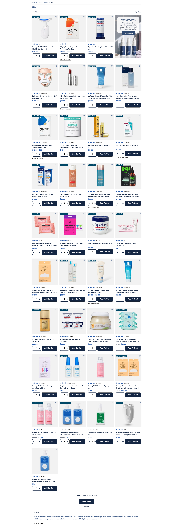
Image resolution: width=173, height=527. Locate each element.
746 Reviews (127, 93)
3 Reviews (43, 44)
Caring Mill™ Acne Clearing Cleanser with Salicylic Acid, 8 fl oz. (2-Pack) (71, 434)
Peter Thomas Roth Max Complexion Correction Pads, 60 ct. (71, 146)
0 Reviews (70, 429)
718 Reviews (71, 93)
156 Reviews (71, 142)
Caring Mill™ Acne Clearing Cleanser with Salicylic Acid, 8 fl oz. (43, 480)
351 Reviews (43, 336)
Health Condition (43, 2)
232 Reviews (99, 142)
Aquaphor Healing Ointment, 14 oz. (100, 243)
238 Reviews (99, 191)
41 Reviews (70, 336)
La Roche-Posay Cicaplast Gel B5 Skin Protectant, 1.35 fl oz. (72, 291)
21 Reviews (126, 429)
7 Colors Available (65, 109)
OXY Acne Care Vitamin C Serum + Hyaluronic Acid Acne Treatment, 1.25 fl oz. (128, 196)
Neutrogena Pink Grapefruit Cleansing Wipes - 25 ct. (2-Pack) (44, 244)
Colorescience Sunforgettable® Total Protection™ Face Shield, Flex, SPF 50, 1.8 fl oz (99, 196)
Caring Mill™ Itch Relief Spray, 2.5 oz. (100, 434)
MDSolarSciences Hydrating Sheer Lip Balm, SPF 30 (72, 97)
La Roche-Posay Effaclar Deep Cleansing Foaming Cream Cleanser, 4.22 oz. (127, 291)
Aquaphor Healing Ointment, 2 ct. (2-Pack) (72, 340)
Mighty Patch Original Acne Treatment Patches (69, 48)
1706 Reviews (99, 44)
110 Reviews (126, 336)
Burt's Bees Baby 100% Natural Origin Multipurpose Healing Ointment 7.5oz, (99, 341)
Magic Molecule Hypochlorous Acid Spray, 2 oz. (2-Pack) (72, 387)
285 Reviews (127, 191)
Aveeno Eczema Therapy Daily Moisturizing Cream (98, 291)
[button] (45, 28)
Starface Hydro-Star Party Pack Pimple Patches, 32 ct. (71, 244)
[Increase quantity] (39, 56)
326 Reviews (99, 93)
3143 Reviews (99, 287)
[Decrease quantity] (33, 56)
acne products (92, 519)
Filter (36, 12)
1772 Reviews (44, 142)
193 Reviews (127, 287)
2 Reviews (43, 287)
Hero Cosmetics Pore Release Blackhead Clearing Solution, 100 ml (128, 97)
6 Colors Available (93, 207)
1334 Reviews (44, 93)
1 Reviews (43, 429)
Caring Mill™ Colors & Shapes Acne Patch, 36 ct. (43, 387)
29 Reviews (126, 240)
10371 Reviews (44, 191)
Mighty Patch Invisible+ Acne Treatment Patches (42, 146)
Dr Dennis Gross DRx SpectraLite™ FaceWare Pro (44, 97)
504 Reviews (71, 287)
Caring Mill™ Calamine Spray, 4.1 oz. (99, 387)
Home (33, 2)
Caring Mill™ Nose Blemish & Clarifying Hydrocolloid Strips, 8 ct (44, 291)
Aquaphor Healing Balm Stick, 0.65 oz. (100, 48)
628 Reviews (71, 191)
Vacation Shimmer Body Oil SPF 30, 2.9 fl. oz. (43, 340)
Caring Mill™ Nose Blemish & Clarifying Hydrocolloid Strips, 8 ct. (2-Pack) (127, 387)
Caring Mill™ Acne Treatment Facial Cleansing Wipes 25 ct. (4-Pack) (128, 341)
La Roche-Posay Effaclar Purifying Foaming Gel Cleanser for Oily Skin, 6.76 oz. (100, 97)
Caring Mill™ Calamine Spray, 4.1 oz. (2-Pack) (44, 434)
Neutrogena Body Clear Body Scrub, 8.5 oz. (70, 195)
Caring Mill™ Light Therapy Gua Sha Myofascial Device (43, 48)
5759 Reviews (71, 44)
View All (86, 506)
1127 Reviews (99, 336)
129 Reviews (71, 240)
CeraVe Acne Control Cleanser (127, 145)
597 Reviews (127, 142)
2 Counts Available (65, 60)
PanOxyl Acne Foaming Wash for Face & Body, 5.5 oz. (43, 195)
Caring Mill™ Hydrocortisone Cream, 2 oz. (126, 244)
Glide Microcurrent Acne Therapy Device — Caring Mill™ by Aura (128, 434)
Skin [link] (52, 2)
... (38, 523)
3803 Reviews (71, 383)
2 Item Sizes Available (122, 157)
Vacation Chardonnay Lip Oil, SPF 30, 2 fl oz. (100, 146)
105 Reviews (43, 240)
